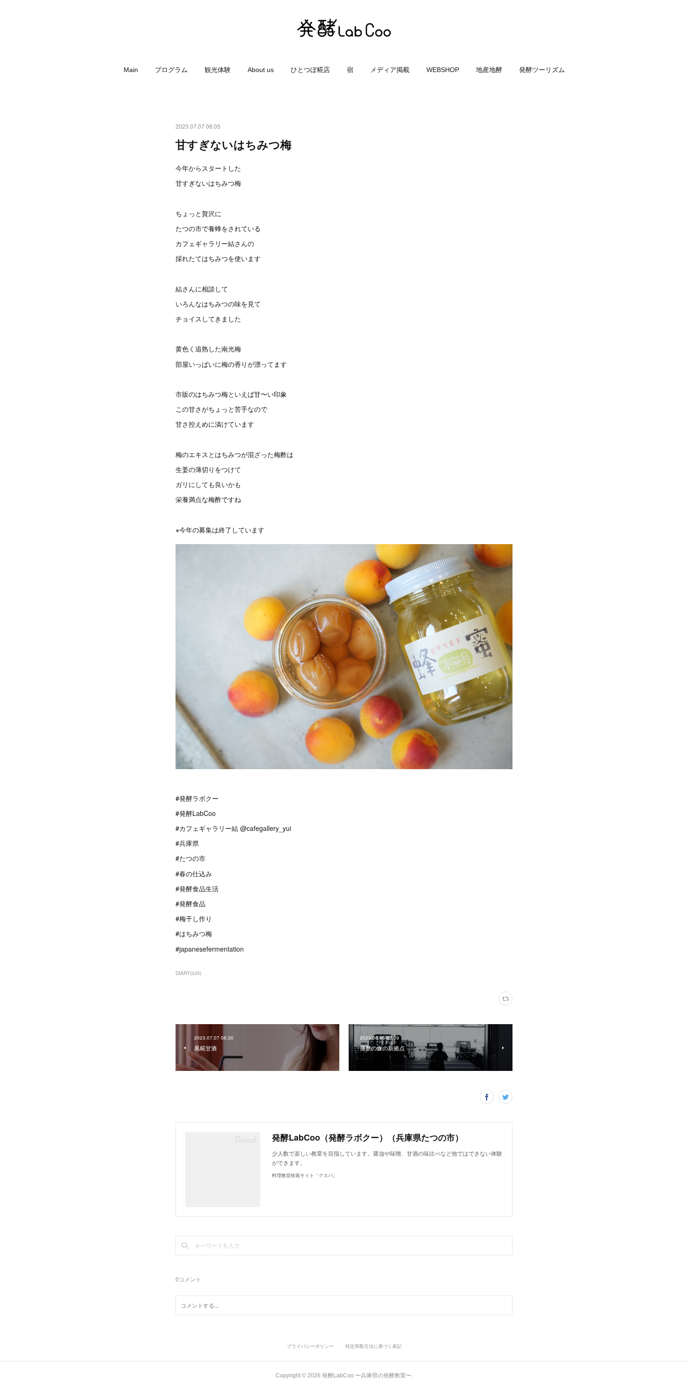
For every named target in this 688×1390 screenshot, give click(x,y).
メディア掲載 (390, 69)
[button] (131, 70)
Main (131, 69)
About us (261, 69)
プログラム (171, 69)
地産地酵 (489, 69)
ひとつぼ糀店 (310, 69)
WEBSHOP (442, 69)
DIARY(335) (188, 973)
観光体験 (218, 69)
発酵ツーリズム (542, 69)
